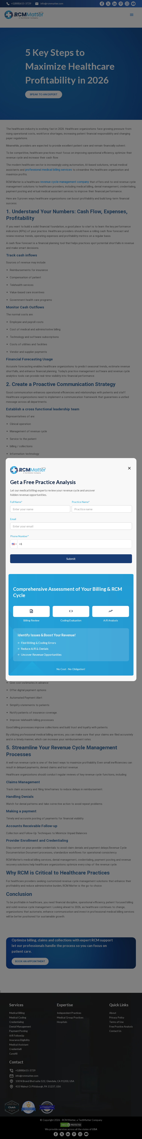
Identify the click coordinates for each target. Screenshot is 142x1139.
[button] (13, 544)
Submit (70, 558)
